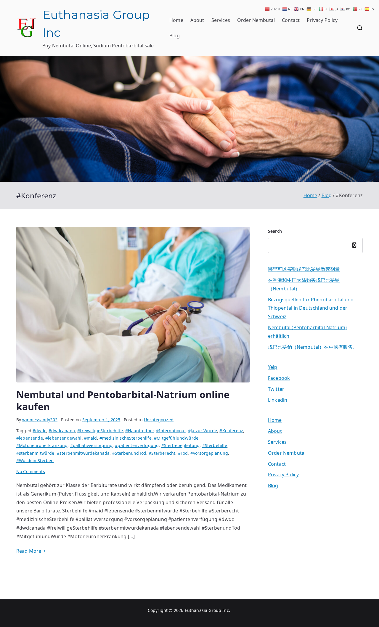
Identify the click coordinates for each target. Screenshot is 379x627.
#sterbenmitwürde (35, 453)
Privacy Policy (322, 20)
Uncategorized (159, 419)
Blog (174, 35)
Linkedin (277, 400)
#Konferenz (231, 430)
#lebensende (29, 438)
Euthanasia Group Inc (207, 610)
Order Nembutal (256, 20)
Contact (291, 20)
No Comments (30, 471)
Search (275, 231)
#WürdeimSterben (35, 460)
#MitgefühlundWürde (176, 438)
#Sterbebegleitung (180, 445)
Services (220, 20)
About (197, 20)
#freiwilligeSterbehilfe (100, 430)
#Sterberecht (162, 453)
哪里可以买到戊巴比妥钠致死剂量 (304, 269)
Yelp (272, 367)
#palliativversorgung (91, 445)
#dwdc (39, 430)
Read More (28, 551)
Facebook (279, 378)
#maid (90, 438)
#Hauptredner (139, 430)
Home (176, 20)
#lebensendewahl (63, 438)
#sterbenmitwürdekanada (83, 453)
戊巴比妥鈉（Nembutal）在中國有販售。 (313, 347)
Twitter (276, 389)
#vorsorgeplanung (209, 453)
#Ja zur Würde (202, 430)
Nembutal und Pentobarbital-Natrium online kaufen (123, 400)
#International (170, 430)
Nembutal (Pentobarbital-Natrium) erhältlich (307, 331)
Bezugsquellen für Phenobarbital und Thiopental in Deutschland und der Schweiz (311, 308)
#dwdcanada (62, 430)
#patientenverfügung (137, 445)
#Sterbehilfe (214, 445)
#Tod (183, 453)
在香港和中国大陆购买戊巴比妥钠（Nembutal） (304, 284)
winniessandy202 (39, 419)
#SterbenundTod (129, 453)
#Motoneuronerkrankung (42, 445)
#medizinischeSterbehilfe (125, 438)
